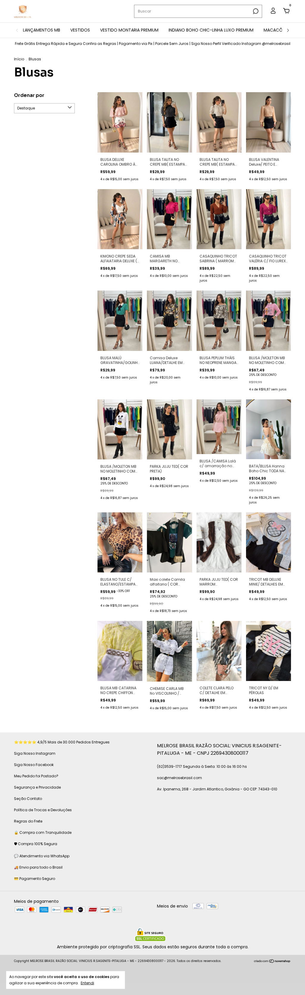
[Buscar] (255, 11)
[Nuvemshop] (272, 962)
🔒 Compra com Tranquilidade (42, 832)
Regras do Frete (28, 821)
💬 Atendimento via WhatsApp (41, 856)
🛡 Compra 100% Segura (35, 843)
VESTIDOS (80, 30)
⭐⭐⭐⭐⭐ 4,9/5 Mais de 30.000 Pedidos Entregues (62, 742)
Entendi (87, 982)
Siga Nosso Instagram (34, 753)
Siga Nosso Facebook (34, 764)
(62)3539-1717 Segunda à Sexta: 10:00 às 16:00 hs (202, 766)
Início (19, 59)
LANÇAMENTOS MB (41, 30)
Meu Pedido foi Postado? (36, 776)
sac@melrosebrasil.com (179, 777)
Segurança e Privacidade (37, 787)
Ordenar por (29, 95)
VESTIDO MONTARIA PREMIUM (129, 30)
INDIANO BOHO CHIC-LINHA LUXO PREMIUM (211, 30)
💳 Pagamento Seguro (34, 878)
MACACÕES (275, 30)
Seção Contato (28, 798)
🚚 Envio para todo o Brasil (38, 867)
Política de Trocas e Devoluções (43, 809)
